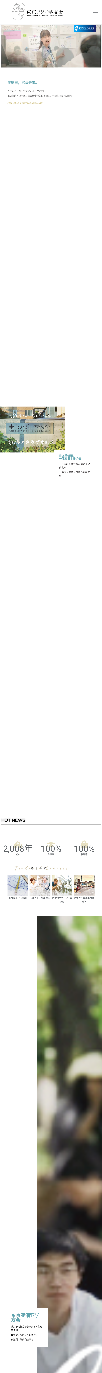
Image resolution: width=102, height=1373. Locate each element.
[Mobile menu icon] (95, 12)
